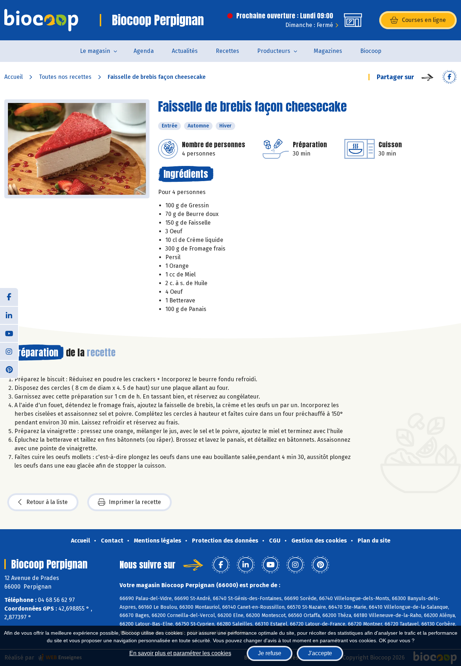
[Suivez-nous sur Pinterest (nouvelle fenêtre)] (9, 369)
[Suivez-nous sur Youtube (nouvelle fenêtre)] (9, 333)
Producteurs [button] (273, 51)
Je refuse (269, 653)
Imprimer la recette (135, 502)
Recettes (227, 51)
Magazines (328, 51)
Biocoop (370, 51)
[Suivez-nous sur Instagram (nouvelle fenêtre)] (9, 351)
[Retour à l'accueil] (41, 20)
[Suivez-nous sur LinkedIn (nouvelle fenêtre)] (9, 315)
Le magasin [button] (95, 51)
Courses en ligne (424, 20)
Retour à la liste (47, 502)
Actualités (185, 51)
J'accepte (320, 653)
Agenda (144, 51)
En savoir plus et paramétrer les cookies (180, 653)
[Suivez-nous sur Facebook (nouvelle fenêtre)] (9, 297)
